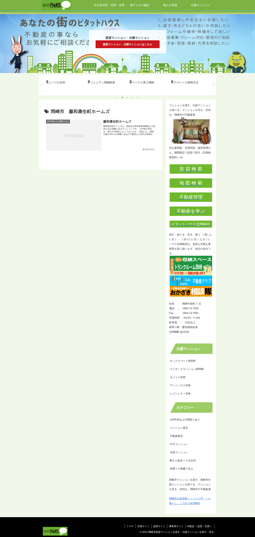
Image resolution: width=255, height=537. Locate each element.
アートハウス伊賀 (180, 385)
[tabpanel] (64, 84)
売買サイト (143, 526)
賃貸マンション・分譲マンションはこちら (127, 44)
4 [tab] (132, 97)
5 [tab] (138, 97)
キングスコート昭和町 (183, 360)
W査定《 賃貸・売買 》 (200, 526)
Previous (41, 85)
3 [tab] (127, 97)
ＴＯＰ (130, 526)
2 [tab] (122, 97)
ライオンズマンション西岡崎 (187, 369)
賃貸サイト (159, 526)
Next (213, 85)
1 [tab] (117, 97)
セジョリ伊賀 (177, 377)
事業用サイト (176, 526)
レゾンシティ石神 (180, 393)
